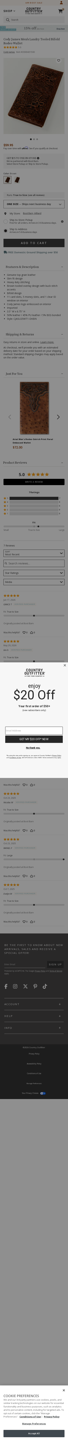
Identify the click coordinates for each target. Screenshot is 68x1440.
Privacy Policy (51, 1416)
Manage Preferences (34, 1423)
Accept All (34, 1433)
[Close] (64, 1390)
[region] (34, 1412)
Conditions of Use (30, 1416)
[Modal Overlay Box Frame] (34, 720)
